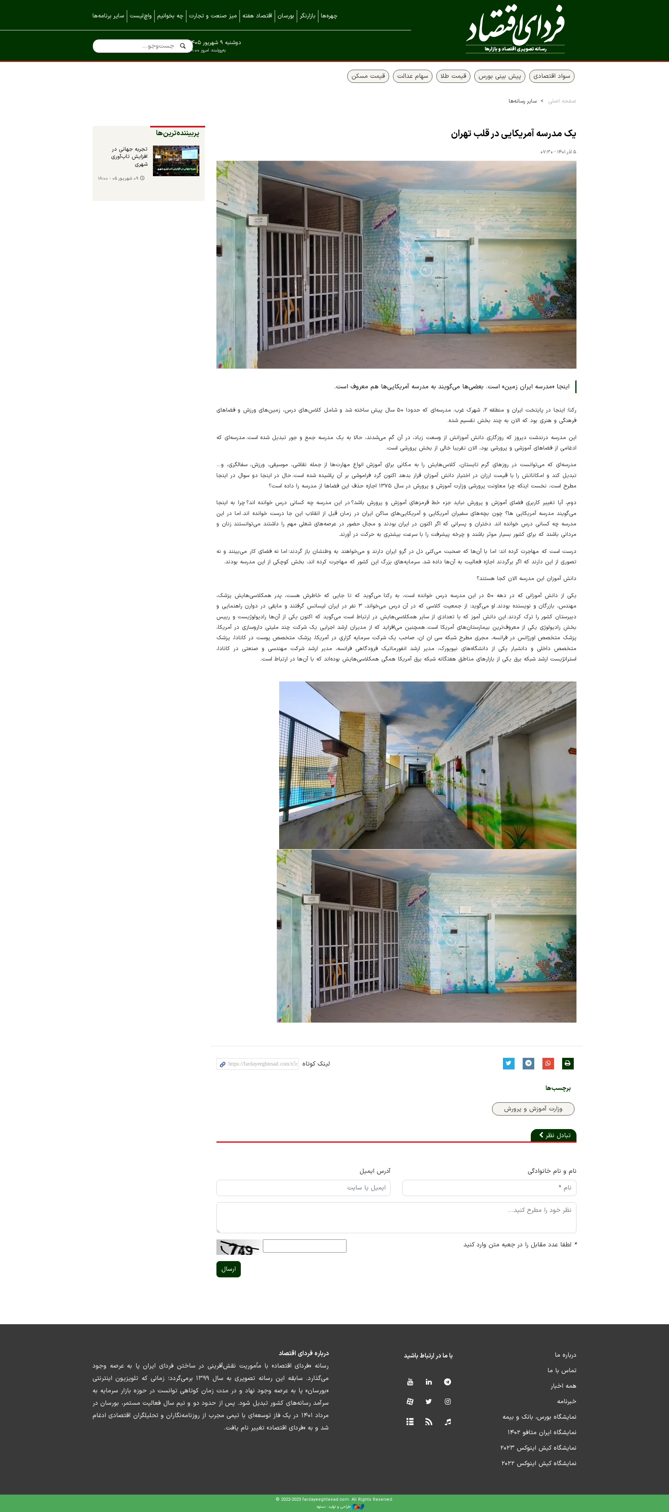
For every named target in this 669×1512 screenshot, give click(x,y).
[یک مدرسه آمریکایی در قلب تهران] (396, 264)
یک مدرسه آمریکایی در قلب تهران (513, 134)
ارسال (228, 1269)
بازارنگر (308, 16)
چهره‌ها (329, 16)
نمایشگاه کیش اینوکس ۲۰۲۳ (538, 1448)
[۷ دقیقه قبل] (176, 161)
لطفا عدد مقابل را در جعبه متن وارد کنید (519, 1244)
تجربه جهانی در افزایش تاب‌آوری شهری (129, 157)
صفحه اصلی (562, 101)
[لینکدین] (429, 1382)
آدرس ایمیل (375, 1171)
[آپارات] (410, 1402)
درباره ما (565, 1355)
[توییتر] (429, 1402)
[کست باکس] (448, 1422)
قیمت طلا (453, 76)
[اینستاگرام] (448, 1402)
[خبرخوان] (429, 1422)
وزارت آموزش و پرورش (533, 1109)
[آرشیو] (410, 1422)
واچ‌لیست (141, 16)
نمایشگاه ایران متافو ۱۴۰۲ (542, 1432)
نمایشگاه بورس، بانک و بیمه (539, 1417)
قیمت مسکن (368, 76)
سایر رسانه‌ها (523, 101)
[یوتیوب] (410, 1382)
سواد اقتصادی (551, 76)
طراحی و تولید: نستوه (333, 1507)
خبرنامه (566, 1401)
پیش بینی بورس (500, 76)
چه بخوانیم (170, 16)
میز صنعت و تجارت (213, 16)
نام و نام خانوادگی (552, 1171)
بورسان (286, 16)
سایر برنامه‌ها (108, 16)
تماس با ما (561, 1370)
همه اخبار (563, 1386)
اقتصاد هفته (257, 16)
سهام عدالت (412, 76)
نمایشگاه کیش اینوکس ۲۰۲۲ (538, 1463)
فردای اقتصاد (504, 30)
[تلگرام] (448, 1382)
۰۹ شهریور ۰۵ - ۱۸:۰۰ (118, 178)
